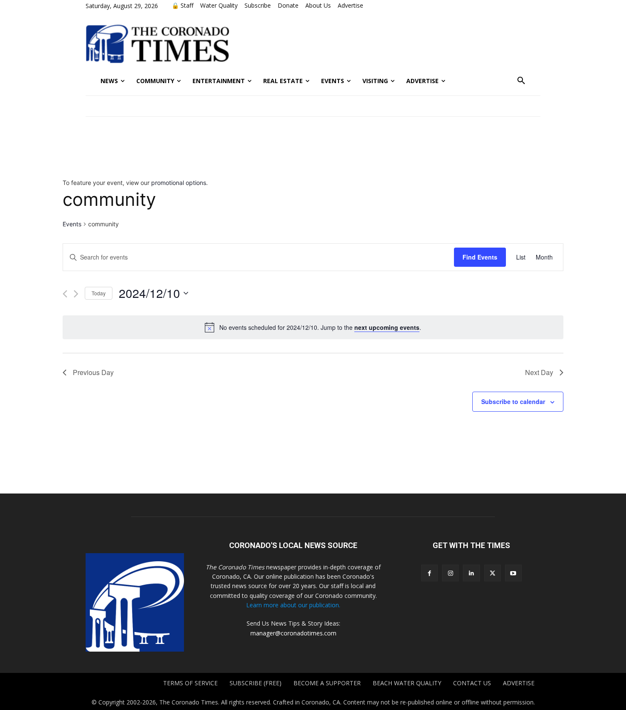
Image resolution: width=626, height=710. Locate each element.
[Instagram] (450, 573)
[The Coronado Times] (157, 43)
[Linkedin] (471, 573)
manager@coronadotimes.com (293, 633)
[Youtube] (513, 573)
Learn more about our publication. (293, 605)
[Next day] (76, 294)
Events (72, 224)
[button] (521, 81)
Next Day (539, 372)
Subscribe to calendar (513, 401)
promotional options (178, 182)
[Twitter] (492, 573)
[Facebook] (429, 573)
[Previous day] (65, 294)
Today (99, 293)
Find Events (479, 257)
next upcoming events (386, 327)
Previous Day (93, 372)
